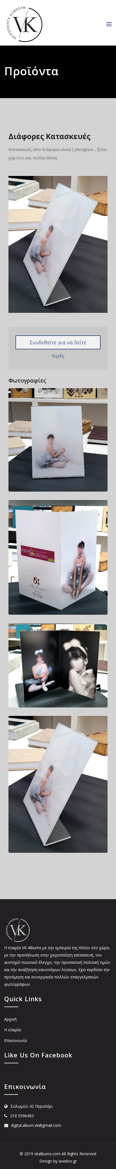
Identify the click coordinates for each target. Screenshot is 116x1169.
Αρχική (10, 1019)
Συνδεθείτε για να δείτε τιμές (58, 344)
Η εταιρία (12, 1029)
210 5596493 (22, 1115)
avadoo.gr (68, 1161)
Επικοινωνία (15, 1040)
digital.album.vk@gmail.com (36, 1125)
